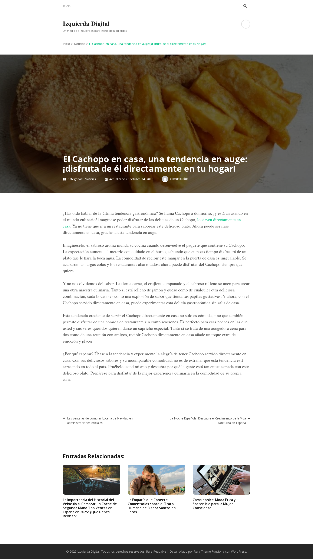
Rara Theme (202, 551)
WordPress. (239, 551)
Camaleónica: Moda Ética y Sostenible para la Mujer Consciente (214, 503)
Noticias (90, 179)
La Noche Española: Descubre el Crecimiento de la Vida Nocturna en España (208, 420)
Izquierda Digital (86, 23)
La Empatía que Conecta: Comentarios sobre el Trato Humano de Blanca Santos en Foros (152, 505)
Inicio (66, 5)
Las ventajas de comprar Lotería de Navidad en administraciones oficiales (100, 420)
